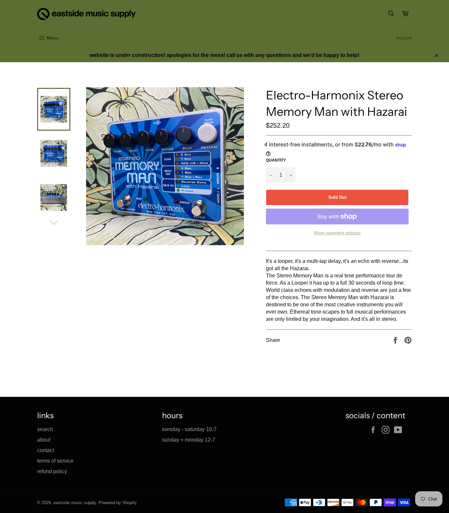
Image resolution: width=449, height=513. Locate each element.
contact (45, 450)
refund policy (52, 471)
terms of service (55, 461)
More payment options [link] (337, 232)
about (43, 440)
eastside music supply (75, 502)
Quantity (276, 160)
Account (404, 38)
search (45, 429)
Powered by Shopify (118, 502)
